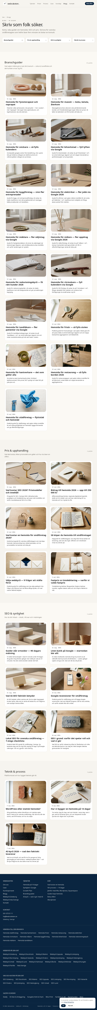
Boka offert (89, 3)
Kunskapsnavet (8, 891)
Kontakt (71, 4)
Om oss (6, 885)
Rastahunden (72, 997)
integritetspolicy (69, 1002)
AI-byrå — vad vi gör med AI (33, 897)
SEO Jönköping (19, 983)
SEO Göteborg (8, 979)
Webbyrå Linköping (72, 954)
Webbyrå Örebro (42, 958)
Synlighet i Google (29, 888)
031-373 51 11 (8, 913)
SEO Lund (54, 983)
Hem (3, 17)
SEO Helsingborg (33, 983)
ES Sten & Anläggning (17, 997)
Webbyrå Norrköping (10, 958)
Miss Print (49, 997)
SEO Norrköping (69, 979)
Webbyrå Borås (50, 962)
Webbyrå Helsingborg (74, 958)
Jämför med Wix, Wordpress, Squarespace (62, 891)
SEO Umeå (45, 983)
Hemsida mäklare (9, 940)
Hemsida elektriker (75, 933)
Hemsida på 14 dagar (30, 885)
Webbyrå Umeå (8, 962)
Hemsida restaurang (58, 933)
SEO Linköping (56, 979)
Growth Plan (27, 891)
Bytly (81, 997)
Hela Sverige (21, 966)
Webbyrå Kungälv (79, 962)
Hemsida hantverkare (28, 933)
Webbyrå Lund (21, 962)
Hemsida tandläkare (25, 940)
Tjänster (32, 4)
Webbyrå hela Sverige (11, 900)
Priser (39, 4)
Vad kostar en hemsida (55, 885)
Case (51, 4)
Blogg (65, 4)
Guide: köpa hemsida (55, 894)
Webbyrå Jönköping (57, 958)
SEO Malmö (33, 979)
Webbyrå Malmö (42, 954)
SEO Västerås (82, 979)
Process (45, 4)
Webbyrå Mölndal (64, 962)
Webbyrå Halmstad (36, 962)
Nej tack (70, 1005)
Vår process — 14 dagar (56, 888)
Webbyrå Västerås (27, 958)
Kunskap (58, 4)
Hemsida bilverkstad (59, 937)
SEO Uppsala (44, 979)
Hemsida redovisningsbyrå (78, 937)
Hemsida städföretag (10, 933)
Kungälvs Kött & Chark (35, 997)
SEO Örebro (7, 983)
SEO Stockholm (21, 979)
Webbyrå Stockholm (26, 954)
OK (63, 1005)
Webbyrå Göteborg (10, 897)
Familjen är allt (60, 997)
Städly (5, 997)
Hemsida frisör (43, 933)
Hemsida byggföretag (42, 937)
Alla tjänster (51, 900)
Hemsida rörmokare (10, 937)
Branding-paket (28, 894)
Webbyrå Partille (9, 966)
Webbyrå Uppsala (56, 954)
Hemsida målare (26, 937)
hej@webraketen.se (10, 916)
